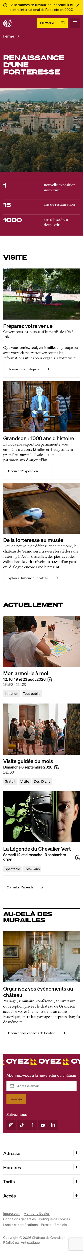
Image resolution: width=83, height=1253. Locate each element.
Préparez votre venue (28, 325)
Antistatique (30, 1242)
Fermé (8, 36)
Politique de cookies (54, 1219)
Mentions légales (37, 1213)
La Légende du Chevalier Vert (37, 848)
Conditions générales (19, 1219)
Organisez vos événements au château (38, 992)
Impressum (11, 1213)
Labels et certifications (20, 1224)
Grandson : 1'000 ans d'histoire (38, 438)
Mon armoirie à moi (25, 673)
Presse (46, 1224)
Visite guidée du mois (28, 761)
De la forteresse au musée (33, 540)
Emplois (60, 1224)
